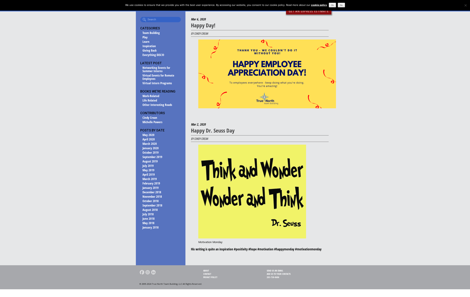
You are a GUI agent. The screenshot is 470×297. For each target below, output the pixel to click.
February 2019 (151, 183)
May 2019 (148, 170)
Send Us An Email (275, 270)
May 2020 (148, 135)
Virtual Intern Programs (157, 83)
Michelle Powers (152, 122)
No (341, 5)
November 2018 (152, 196)
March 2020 (149, 143)
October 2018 (150, 201)
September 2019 (152, 157)
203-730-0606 (273, 277)
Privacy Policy (210, 277)
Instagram (147, 272)
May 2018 (148, 223)
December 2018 (151, 192)
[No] (465, 5)
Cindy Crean (149, 117)
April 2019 (148, 174)
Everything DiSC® (153, 55)
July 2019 (148, 165)
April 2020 (148, 139)
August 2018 (150, 209)
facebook (142, 272)
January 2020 (150, 148)
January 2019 (150, 187)
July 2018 (148, 214)
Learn (145, 41)
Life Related (149, 100)
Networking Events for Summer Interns (156, 69)
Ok (332, 5)
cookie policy (319, 4)
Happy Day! (203, 25)
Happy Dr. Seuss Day (212, 130)
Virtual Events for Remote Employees (158, 77)
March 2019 (149, 179)
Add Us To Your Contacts (279, 274)
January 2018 (150, 227)
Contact (207, 274)
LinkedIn (153, 272)
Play (145, 37)
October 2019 (150, 152)
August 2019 (150, 161)
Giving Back (149, 50)
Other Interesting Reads (157, 104)
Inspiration (149, 46)
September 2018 (152, 205)
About (206, 270)
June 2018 (148, 218)
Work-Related (150, 96)
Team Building (151, 33)
